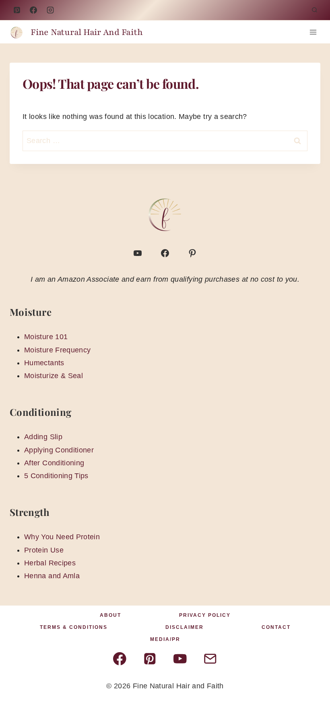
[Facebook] (33, 10)
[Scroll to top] (310, 672)
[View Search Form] (314, 10)
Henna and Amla (52, 576)
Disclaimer (184, 627)
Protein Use (44, 550)
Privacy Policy (205, 615)
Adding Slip (43, 437)
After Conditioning (54, 463)
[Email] (210, 659)
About (110, 615)
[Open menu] (312, 32)
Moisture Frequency (57, 350)
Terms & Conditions (73, 627)
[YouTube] (50, 10)
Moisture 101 (46, 337)
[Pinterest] (17, 10)
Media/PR (165, 639)
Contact (276, 627)
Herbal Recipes (50, 563)
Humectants (44, 363)
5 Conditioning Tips (56, 476)
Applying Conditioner (59, 450)
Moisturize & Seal (53, 376)
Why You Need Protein (62, 537)
